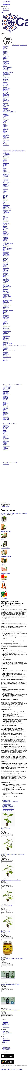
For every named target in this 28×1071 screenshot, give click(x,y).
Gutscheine (5, 3)
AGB (8, 1069)
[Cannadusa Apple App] (7, 1058)
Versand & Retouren (7, 1032)
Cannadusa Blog (6, 1)
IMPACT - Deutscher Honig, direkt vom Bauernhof (12, 958)
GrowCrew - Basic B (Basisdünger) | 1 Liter (10, 1009)
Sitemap (5, 1042)
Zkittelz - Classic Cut (5, 931)
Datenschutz (13, 1069)
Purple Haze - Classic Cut (6, 905)
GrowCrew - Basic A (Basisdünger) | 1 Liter (10, 984)
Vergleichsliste (6, 1027)
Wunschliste (5, 1025)
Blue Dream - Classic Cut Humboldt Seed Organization (12, 854)
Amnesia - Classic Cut (5, 828)
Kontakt (5, 1034)
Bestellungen (6, 1024)
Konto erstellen (6, 1023)
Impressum (3, 1069)
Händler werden (6, 4)
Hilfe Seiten (5, 1031)
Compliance (19, 1069)
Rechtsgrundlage (6, 1049)
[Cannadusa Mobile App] (7, 1063)
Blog (4, 1041)
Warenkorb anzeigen (5, 506)
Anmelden (5, 1022)
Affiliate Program (7, 1048)
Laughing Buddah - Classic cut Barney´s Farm (11, 880)
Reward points (6, 1040)
